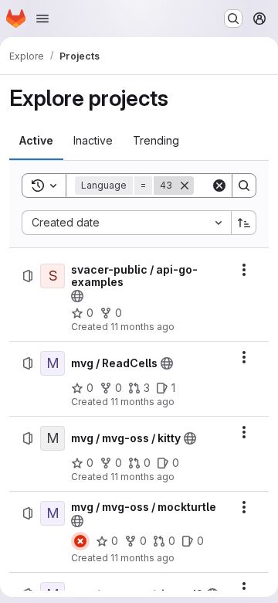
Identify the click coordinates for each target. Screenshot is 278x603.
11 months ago (142, 326)
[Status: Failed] (80, 541)
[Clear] (219, 185)
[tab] (36, 140)
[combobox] (126, 222)
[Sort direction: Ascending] (244, 222)
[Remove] (184, 185)
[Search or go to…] (233, 18)
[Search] (244, 185)
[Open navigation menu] (42, 18)
